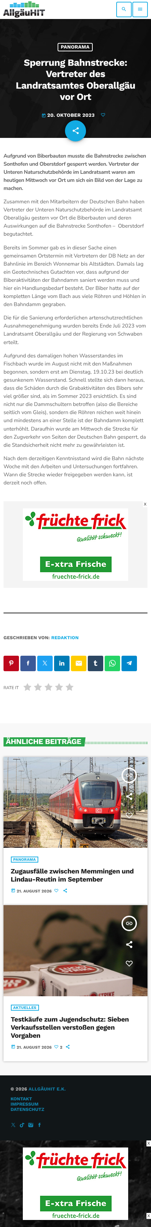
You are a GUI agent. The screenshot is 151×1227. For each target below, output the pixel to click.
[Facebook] (39, 1125)
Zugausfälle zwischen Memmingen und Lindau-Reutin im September (72, 875)
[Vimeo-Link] (24, 9)
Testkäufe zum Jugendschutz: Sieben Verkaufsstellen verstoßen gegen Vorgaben (70, 1027)
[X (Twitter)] (13, 1125)
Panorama (75, 47)
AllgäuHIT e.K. (47, 1089)
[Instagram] (31, 1125)
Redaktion (65, 638)
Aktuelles (25, 1007)
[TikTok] (22, 1125)
